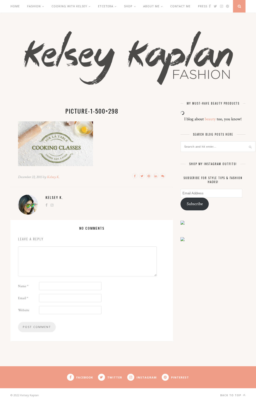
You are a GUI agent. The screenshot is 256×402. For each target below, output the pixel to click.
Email (23, 298)
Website (23, 310)
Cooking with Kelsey (69, 6)
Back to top (231, 395)
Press (202, 6)
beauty (210, 119)
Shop (128, 6)
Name (23, 286)
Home (15, 6)
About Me (151, 6)
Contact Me (180, 6)
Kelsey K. (53, 177)
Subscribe (195, 204)
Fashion (34, 6)
